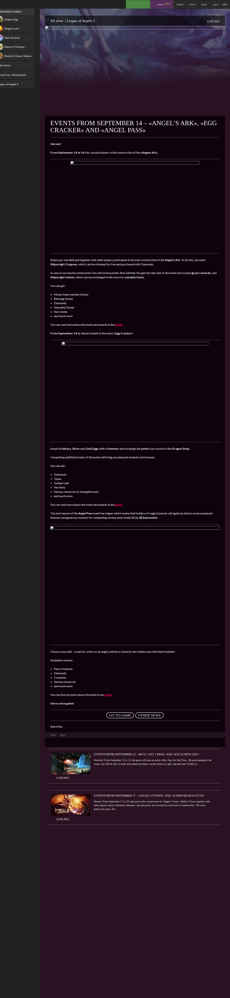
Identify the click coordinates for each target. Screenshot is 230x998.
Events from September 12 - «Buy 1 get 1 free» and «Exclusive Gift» (147, 754)
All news (56, 21)
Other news (149, 715)
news (63, 734)
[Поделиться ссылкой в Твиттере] (98, 726)
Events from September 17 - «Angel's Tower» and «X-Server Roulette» (149, 795)
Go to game (120, 715)
